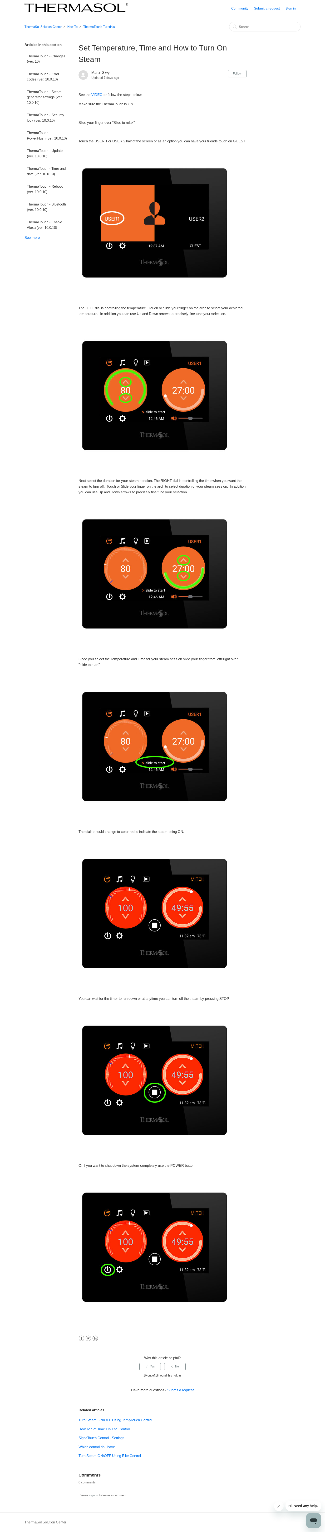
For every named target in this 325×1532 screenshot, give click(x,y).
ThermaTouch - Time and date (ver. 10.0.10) (46, 171)
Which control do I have (97, 1447)
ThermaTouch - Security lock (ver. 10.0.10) (45, 117)
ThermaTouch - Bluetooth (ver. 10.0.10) (46, 207)
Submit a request (267, 8)
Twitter (88, 1339)
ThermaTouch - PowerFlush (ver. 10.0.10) (47, 135)
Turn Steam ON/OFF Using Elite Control (110, 1456)
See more (32, 237)
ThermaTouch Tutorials (99, 27)
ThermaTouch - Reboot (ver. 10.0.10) (45, 189)
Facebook (81, 1339)
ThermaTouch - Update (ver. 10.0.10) (45, 153)
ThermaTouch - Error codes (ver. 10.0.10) (43, 76)
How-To (72, 27)
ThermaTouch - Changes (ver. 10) (46, 59)
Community (239, 8)
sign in (93, 1495)
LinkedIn (95, 1339)
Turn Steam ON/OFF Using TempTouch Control (115, 1420)
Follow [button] (237, 73)
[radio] (150, 1366)
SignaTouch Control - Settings (101, 1438)
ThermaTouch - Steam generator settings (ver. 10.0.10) (45, 97)
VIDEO (97, 95)
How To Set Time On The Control (104, 1429)
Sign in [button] (291, 8)
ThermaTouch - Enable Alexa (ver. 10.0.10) (44, 225)
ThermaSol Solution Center (43, 27)
